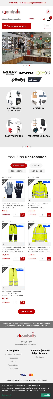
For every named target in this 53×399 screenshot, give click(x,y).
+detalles (6, 215)
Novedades (18, 165)
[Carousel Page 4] (30, 147)
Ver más (25, 311)
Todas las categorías (16, 26)
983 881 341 (15, 3)
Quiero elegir (6, 395)
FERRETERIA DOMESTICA (39, 136)
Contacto (40, 357)
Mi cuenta (48, 11)
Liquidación (37, 171)
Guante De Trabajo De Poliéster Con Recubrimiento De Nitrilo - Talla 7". (13, 206)
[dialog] (26, 391)
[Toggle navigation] (47, 26)
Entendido (46, 395)
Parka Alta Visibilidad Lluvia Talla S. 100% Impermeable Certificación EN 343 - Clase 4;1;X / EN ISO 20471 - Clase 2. (39, 250)
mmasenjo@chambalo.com (34, 3)
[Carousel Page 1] (24, 65)
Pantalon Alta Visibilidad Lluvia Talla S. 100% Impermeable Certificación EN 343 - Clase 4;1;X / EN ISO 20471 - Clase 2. (13, 294)
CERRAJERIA (38, 108)
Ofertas (36, 165)
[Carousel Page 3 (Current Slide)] (29, 65)
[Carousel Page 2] (26, 65)
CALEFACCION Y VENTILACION (14, 109)
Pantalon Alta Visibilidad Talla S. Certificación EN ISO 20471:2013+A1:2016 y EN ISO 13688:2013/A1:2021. (13, 250)
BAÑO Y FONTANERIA (14, 136)
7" (4, 200)
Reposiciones (17, 171)
